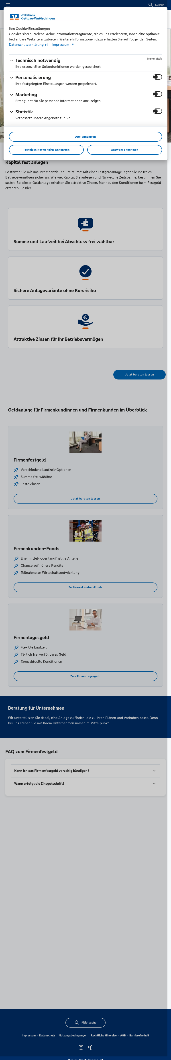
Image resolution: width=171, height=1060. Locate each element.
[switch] (157, 77)
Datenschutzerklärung (27, 44)
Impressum (60, 44)
